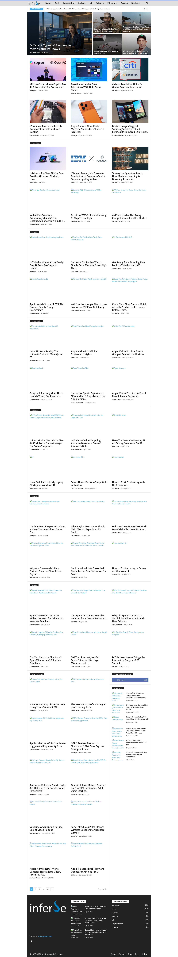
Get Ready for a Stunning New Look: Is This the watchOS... (128, 264)
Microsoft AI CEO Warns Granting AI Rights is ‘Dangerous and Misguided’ (136, 695)
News (48, 3)
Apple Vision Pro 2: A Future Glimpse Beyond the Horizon (128, 353)
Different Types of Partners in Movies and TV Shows (50, 47)
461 (47, 889)
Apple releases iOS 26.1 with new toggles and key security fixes (48, 745)
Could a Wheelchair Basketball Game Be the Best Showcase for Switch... (88, 571)
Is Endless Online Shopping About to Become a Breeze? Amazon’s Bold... (86, 443)
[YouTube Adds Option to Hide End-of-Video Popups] (48, 812)
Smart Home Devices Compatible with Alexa (89, 484)
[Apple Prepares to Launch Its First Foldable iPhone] (77, 909)
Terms (137, 954)
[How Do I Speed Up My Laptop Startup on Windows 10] (48, 467)
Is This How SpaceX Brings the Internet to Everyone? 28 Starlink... (128, 660)
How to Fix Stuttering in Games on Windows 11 (129, 570)
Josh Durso (33, 182)
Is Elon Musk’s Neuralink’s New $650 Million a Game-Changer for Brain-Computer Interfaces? (78, 9)
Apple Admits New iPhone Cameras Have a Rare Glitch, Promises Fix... (45, 871)
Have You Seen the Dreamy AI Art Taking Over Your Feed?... (128, 442)
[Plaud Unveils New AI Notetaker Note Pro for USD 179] (118, 743)
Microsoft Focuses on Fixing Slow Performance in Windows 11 (136, 754)
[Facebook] (32, 941)
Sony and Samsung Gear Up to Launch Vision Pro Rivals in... (46, 395)
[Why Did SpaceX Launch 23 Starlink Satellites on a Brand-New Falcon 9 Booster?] (130, 601)
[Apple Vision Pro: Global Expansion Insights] (89, 336)
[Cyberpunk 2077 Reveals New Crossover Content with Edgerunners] (77, 921)
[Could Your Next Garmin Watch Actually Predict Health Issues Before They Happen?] (130, 289)
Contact (122, 954)
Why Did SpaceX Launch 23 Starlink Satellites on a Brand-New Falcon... (128, 618)
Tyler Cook (74, 271)
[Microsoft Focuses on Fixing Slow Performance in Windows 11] (118, 755)
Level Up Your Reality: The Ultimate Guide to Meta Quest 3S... (46, 354)
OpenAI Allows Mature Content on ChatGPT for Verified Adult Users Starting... (88, 788)
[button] (147, 3)
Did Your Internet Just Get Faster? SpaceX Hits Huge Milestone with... (85, 660)
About (113, 954)
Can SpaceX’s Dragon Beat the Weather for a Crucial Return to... (89, 617)
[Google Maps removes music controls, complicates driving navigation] (77, 933)
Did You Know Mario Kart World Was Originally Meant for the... (129, 528)
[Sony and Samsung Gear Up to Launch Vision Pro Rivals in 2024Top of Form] (48, 378)
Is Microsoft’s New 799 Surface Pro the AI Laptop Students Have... (46, 176)
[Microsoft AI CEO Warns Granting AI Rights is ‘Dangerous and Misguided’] (118, 696)
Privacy (145, 954)
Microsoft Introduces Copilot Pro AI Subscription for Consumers (48, 86)
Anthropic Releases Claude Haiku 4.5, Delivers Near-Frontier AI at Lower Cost (48, 788)
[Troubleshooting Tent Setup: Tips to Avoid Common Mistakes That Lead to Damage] (136, 22)
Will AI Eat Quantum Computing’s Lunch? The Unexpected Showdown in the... (47, 218)
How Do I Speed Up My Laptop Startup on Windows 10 (46, 484)
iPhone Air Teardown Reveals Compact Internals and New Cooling (46, 129)
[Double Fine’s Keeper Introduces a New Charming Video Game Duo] (48, 512)
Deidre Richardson (77, 402)
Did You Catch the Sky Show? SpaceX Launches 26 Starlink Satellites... (46, 660)
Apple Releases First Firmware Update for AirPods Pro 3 (87, 870)
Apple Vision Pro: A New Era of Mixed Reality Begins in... (129, 395)
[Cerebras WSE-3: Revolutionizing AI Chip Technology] (89, 200)
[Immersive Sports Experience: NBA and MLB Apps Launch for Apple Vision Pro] (89, 378)
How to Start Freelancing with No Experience (128, 484)
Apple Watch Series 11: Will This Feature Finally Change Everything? (47, 307)
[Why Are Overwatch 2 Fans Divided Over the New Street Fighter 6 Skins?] (48, 553)
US (113, 920)
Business (135, 3)
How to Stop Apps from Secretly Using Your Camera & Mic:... (47, 706)
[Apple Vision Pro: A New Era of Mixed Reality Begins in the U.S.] (130, 378)
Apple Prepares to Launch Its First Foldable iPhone (95, 907)
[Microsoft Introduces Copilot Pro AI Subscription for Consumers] (48, 69)
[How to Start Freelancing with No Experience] (130, 467)
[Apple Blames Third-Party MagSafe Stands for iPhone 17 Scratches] (89, 111)
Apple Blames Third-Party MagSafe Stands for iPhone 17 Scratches (87, 129)
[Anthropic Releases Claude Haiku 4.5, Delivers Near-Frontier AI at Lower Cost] (48, 770)
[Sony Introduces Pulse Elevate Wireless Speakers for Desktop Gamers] (89, 812)
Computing (68, 3)
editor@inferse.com (45, 936)
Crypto (124, 3)
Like (145, 680)
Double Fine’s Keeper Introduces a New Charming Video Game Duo (48, 529)
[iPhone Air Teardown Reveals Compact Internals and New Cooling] (48, 111)
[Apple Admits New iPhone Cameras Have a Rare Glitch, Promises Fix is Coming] (48, 854)
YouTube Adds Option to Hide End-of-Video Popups (46, 828)
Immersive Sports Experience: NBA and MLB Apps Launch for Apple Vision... (88, 396)
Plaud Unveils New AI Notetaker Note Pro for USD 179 (136, 742)
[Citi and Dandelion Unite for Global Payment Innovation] (130, 69)
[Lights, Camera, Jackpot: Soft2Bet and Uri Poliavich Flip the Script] (136, 44)
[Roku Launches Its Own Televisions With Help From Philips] (89, 69)
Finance (115, 916)
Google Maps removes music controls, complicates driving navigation (95, 932)
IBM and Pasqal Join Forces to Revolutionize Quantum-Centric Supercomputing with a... (88, 176)
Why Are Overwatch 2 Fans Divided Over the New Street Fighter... (45, 571)
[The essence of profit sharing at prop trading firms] (89, 689)
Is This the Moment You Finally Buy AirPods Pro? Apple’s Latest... (46, 265)
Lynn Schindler (34, 135)
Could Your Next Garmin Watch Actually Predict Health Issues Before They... (129, 307)
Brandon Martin (117, 135)
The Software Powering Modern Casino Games (106, 52)
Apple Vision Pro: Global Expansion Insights (84, 353)
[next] (147, 9)
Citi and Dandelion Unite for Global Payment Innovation (127, 86)
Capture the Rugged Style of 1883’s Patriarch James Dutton (106, 30)
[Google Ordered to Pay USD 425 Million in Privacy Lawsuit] (118, 720)
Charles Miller (34, 224)
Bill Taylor (33, 90)
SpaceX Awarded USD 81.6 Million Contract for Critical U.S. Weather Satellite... (47, 618)
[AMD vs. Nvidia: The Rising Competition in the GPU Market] (130, 200)
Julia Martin (75, 221)
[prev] (144, 9)
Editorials (112, 3)
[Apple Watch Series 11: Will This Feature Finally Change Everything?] (48, 289)
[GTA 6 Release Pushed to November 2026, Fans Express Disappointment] (89, 728)
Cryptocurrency (117, 924)
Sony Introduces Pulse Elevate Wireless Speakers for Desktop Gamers (87, 829)
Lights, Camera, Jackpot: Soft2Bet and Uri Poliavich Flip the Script (135, 52)
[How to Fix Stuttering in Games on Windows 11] (130, 553)
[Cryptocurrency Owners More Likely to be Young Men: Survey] (118, 708)
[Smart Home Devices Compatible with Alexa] (89, 467)
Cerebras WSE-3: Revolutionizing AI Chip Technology (88, 217)
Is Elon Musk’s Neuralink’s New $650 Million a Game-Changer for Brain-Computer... (47, 443)
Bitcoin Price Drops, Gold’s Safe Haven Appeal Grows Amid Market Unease (136, 730)
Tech (57, 3)
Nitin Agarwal (34, 52)
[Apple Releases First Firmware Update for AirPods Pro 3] (89, 854)
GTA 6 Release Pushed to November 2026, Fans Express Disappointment (87, 746)
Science (100, 3)
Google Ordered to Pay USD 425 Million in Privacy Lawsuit (137, 718)
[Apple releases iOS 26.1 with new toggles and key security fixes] (48, 728)
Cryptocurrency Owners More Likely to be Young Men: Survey (137, 707)
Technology (116, 905)
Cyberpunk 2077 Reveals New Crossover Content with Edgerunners (95, 920)
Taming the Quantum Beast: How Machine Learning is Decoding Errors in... (127, 176)
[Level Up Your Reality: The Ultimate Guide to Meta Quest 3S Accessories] (48, 336)
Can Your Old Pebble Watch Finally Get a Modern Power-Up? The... (89, 265)
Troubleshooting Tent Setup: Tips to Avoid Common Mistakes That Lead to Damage (136, 29)
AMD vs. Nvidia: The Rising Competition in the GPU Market (129, 217)
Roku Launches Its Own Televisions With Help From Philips (86, 87)
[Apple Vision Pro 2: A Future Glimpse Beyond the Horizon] (130, 336)
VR (91, 3)
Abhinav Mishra (76, 93)
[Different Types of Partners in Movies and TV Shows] (59, 33)
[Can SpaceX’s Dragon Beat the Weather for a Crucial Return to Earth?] (89, 601)
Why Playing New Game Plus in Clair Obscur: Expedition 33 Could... (88, 529)
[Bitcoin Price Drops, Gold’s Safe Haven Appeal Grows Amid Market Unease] (118, 732)
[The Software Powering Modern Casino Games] (107, 44)
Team (130, 954)
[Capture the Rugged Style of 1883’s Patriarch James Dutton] (107, 22)
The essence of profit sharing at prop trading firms (88, 706)
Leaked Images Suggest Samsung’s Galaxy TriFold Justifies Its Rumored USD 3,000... (130, 129)
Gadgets (82, 3)
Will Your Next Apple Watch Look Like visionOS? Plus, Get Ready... (89, 306)
